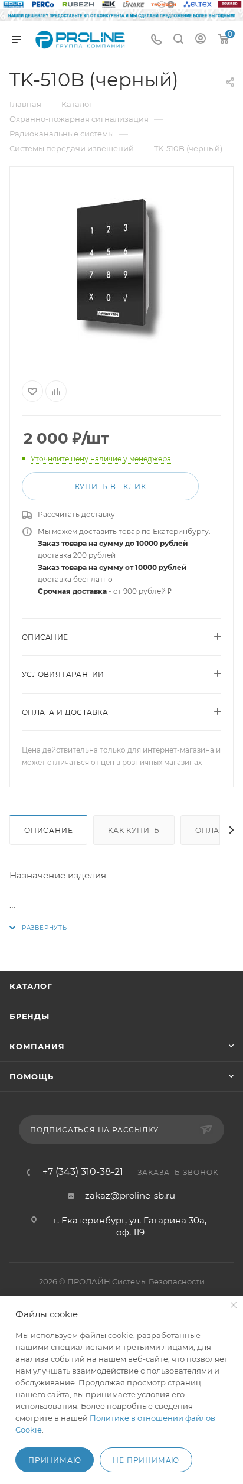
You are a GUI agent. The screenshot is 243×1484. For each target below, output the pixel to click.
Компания (36, 1046)
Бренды (29, 1016)
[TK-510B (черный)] (121, 271)
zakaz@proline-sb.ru (130, 1195)
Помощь (31, 1076)
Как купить (134, 830)
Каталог (30, 986)
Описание (48, 830)
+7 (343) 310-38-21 (82, 1172)
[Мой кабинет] (200, 39)
